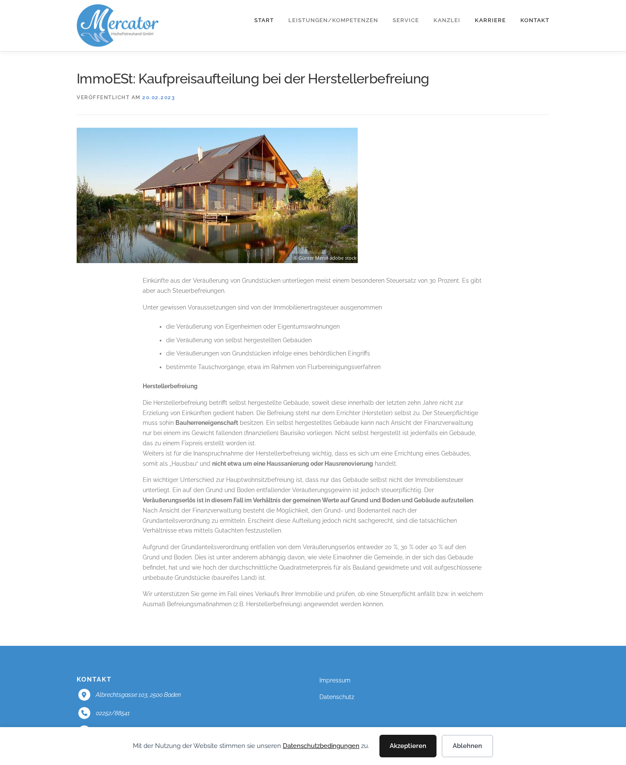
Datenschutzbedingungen (321, 746)
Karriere (490, 20)
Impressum (334, 680)
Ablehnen (467, 746)
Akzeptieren (408, 746)
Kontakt (534, 20)
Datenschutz (336, 696)
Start (264, 20)
